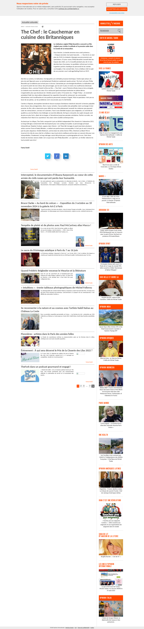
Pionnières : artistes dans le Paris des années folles (47, 334)
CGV (76, 627)
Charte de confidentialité (83, 627)
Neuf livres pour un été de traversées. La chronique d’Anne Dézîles (111, 167)
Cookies (92, 627)
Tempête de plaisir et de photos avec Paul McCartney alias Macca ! (56, 225)
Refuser (117, 4)
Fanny (34, 169)
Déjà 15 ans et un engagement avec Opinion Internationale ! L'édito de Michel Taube (111, 135)
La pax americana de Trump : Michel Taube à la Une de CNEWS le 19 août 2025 (111, 588)
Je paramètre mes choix (116, 13)
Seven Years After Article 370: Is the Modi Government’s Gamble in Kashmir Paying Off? (111, 329)
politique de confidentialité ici (68, 9)
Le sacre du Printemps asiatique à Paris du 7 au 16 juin (49, 250)
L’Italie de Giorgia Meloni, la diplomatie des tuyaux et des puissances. (111, 620)
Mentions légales (69, 627)
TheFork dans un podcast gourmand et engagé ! (46, 367)
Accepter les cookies (117, 9)
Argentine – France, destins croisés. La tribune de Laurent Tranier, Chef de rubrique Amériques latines (111, 491)
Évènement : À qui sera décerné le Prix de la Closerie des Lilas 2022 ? (56, 350)
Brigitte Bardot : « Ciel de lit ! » (111, 557)
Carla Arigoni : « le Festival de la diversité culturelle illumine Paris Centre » (110, 425)
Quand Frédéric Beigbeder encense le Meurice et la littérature (53, 271)
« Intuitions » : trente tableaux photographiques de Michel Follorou (56, 288)
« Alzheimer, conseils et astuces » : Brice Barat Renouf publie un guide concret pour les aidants (111, 60)
